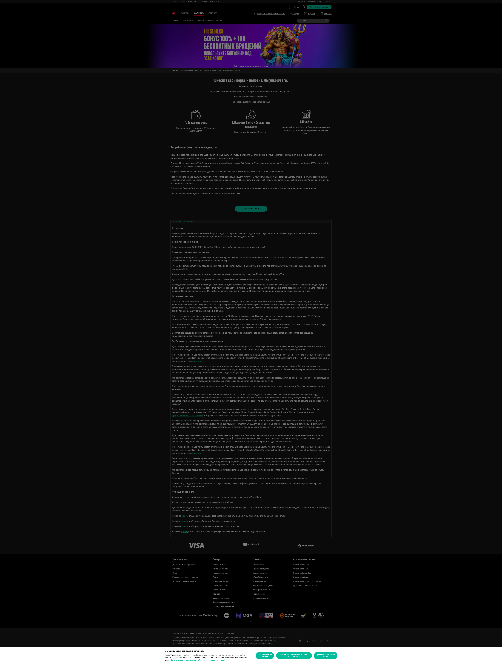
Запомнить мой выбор (265, 656)
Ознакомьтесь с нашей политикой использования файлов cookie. (199, 660)
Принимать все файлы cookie (325, 656)
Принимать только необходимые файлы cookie (294, 656)
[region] (251, 655)
